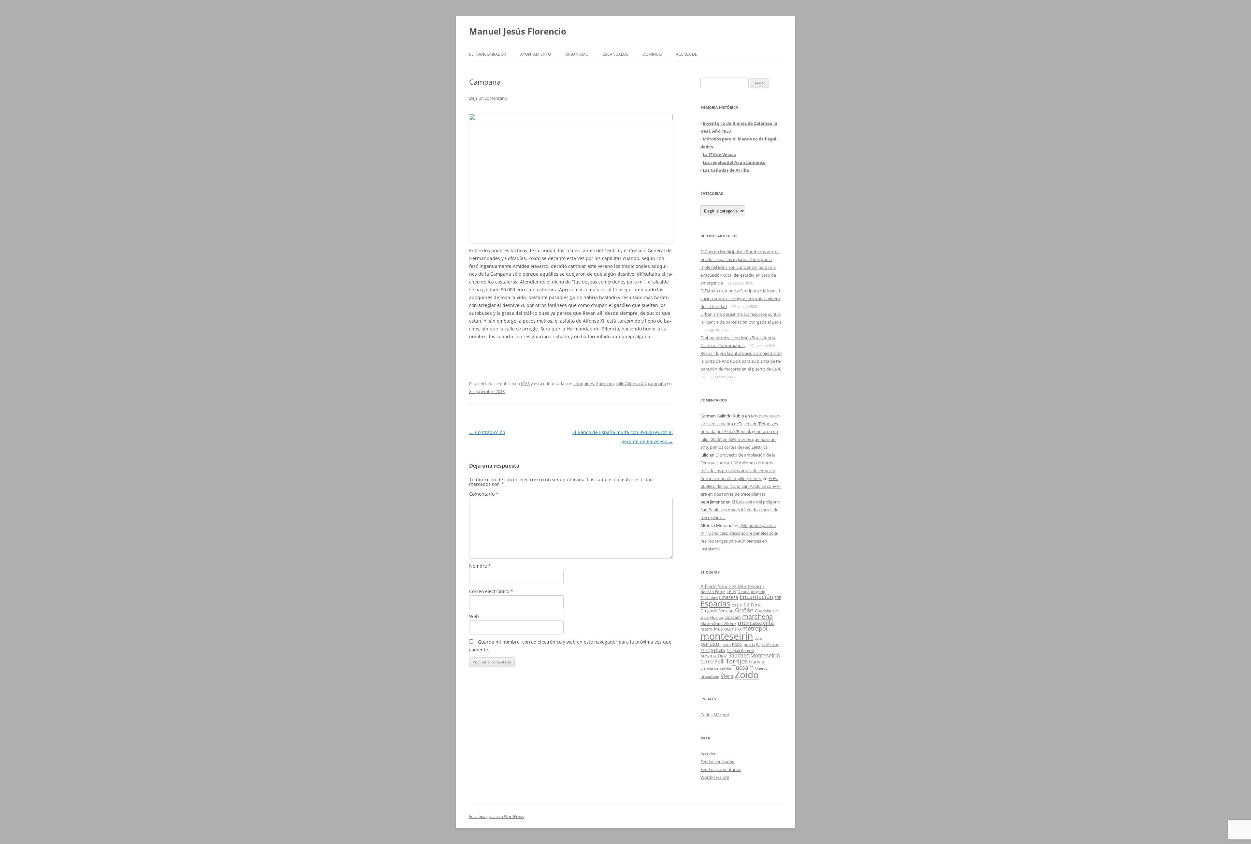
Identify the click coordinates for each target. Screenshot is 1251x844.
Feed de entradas (717, 761)
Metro (706, 629)
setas (718, 650)
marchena (757, 616)
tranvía (756, 662)
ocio (758, 638)
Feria (756, 605)
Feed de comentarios (720, 769)
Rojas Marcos (767, 644)
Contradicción (487, 432)
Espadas (715, 603)
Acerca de (686, 54)
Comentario (483, 494)
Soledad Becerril (740, 650)
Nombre (480, 566)
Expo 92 (740, 604)
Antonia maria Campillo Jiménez (731, 478)
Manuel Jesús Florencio (517, 31)
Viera (727, 676)
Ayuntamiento (535, 54)
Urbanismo (576, 54)
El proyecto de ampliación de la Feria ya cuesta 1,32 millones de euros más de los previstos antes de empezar (737, 462)
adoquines (583, 383)
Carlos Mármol (714, 715)
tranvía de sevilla (715, 668)
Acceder (708, 754)
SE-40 (705, 650)
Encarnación (756, 597)
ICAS (525, 383)
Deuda (744, 591)
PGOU (737, 644)
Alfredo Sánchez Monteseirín (732, 586)
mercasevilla (756, 622)
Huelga (716, 617)
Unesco (761, 668)
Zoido (747, 674)
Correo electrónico (491, 591)
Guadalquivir (766, 611)
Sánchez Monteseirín (754, 655)
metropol (755, 628)
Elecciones (709, 597)
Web (474, 616)
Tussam (743, 667)
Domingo (652, 54)
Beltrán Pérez (712, 591)
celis (731, 591)
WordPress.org (714, 777)
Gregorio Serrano (717, 611)
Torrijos (737, 661)
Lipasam (733, 617)
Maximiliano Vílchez (718, 623)
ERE (778, 597)
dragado (758, 591)
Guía (704, 617)
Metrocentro (727, 629)
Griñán (744, 610)
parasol (710, 644)
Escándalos (615, 54)
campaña (657, 383)
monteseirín (726, 636)
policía (749, 644)
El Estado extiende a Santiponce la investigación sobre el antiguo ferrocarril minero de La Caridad (740, 298)
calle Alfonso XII (631, 383)
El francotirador (487, 54)
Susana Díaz (713, 655)
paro (726, 644)
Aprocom (605, 383)
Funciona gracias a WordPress (496, 816)
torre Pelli (712, 661)
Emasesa (728, 597)
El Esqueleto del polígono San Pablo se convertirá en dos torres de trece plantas (741, 486)
